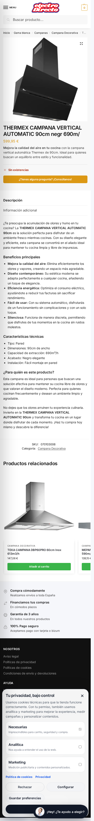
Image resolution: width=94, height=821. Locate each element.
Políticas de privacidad (19, 662)
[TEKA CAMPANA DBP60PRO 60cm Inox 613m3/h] (39, 506)
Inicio (6, 32)
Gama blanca (22, 32)
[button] (83, 8)
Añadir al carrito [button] (39, 566)
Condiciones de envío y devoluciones (29, 673)
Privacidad (42, 777)
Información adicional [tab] (20, 210)
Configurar (65, 787)
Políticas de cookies (17, 667)
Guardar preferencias (25, 798)
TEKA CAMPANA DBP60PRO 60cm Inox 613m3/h (34, 551)
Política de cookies (19, 777)
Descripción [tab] (12, 200)
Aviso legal (11, 656)
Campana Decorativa (65, 32)
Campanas (41, 32)
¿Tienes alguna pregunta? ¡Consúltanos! (45, 179)
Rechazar (25, 787)
